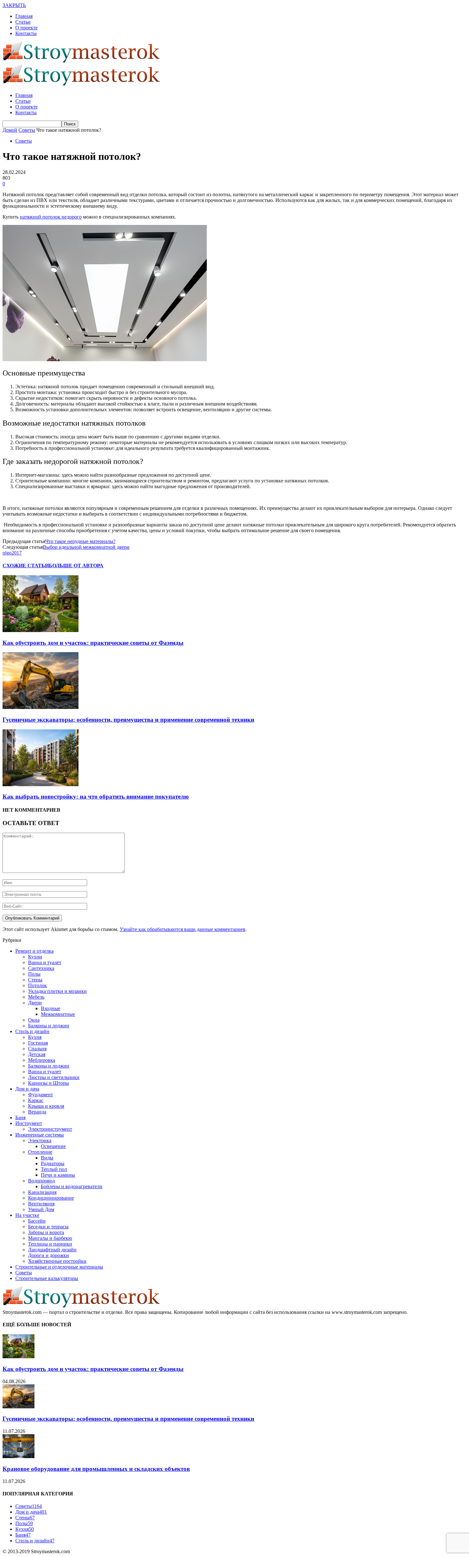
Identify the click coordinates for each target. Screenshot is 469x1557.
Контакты (26, 33)
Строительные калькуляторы (46, 1278)
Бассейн (37, 1221)
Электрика (39, 1140)
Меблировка (41, 1060)
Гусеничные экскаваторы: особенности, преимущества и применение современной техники (128, 719)
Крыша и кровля (46, 1106)
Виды (47, 1157)
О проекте (26, 27)
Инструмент (28, 1123)
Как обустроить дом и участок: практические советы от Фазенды (93, 642)
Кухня (34, 1037)
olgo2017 (12, 552)
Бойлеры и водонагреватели (71, 1186)
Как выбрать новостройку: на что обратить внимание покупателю (96, 796)
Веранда (37, 1111)
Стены (35, 979)
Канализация (42, 1192)
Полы (34, 974)
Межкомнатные (58, 1014)
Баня (20, 1117)
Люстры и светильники (53, 1077)
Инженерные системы (39, 1134)
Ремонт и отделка (34, 951)
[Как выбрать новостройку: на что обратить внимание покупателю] (40, 784)
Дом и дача (27, 1088)
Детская (36, 1054)
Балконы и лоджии (48, 1025)
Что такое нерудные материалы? (80, 541)
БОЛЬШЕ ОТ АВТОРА (76, 565)
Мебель (36, 997)
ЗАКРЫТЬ (14, 5)
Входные (50, 1008)
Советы (23, 141)
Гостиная (38, 1043)
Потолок (37, 985)
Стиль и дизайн (32, 1031)
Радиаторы (52, 1163)
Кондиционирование (51, 1198)
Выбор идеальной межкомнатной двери (86, 547)
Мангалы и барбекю (50, 1238)
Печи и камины (58, 1175)
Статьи (23, 22)
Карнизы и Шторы (48, 1083)
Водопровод (41, 1180)
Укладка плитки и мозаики (57, 991)
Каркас (35, 1100)
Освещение (53, 1146)
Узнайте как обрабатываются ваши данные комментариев (182, 929)
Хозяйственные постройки (57, 1261)
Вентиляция (41, 1203)
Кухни (35, 956)
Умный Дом (41, 1209)
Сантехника (41, 968)
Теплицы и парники (50, 1244)
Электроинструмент (50, 1129)
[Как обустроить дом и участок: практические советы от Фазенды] (40, 630)
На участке (27, 1215)
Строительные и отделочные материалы (59, 1267)
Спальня (37, 1048)
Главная (24, 16)
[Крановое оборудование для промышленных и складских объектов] (18, 1456)
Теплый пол (54, 1169)
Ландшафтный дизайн (52, 1249)
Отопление (40, 1152)
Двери (35, 1002)
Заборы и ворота (46, 1232)
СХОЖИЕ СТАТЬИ (26, 565)
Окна (34, 1020)
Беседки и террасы (48, 1226)
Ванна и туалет (44, 962)
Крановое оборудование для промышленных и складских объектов (96, 1468)
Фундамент (40, 1094)
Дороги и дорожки (48, 1255)
